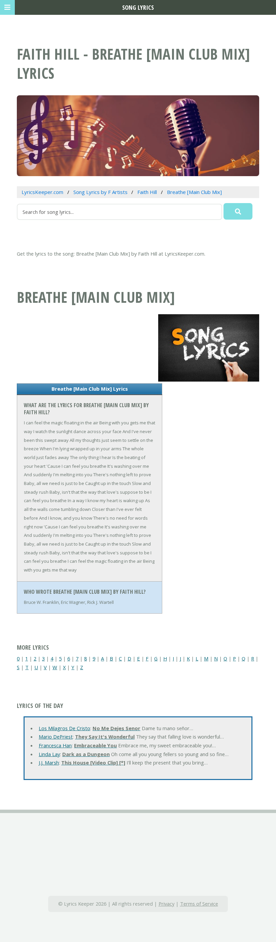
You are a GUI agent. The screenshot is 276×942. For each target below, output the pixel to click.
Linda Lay (49, 754)
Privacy (166, 903)
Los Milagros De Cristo (64, 728)
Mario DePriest (56, 736)
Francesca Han (55, 745)
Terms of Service (199, 903)
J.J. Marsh (49, 762)
